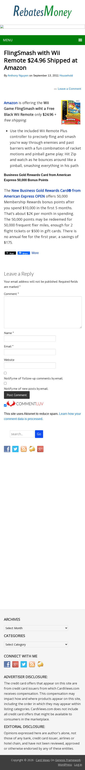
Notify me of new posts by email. (26, 389)
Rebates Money (42, 12)
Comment (11, 294)
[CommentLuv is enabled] (25, 405)
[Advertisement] (23, 538)
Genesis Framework (68, 760)
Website (9, 360)
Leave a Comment (69, 88)
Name (9, 333)
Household (66, 75)
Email (8, 346)
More (35, 253)
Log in (78, 764)
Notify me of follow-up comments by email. (33, 378)
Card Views (43, 760)
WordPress (65, 764)
